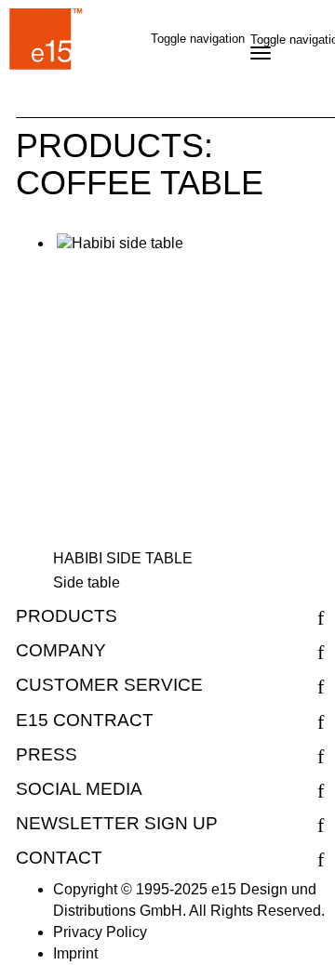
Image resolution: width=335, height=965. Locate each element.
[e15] (46, 42)
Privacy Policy (100, 932)
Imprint (75, 953)
